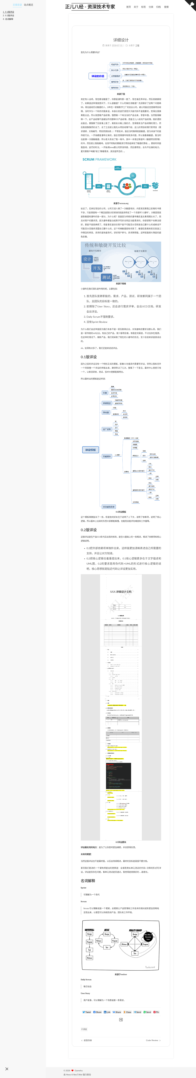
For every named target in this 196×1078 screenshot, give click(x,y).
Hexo (68, 1074)
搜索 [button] (166, 7)
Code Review (152, 1040)
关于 (136, 7)
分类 (151, 7)
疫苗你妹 (87, 1040)
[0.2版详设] (159, 529)
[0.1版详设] (159, 357)
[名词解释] (159, 880)
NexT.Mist (77, 1074)
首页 (128, 7)
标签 (143, 7)
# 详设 (84, 1029)
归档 (158, 7)
